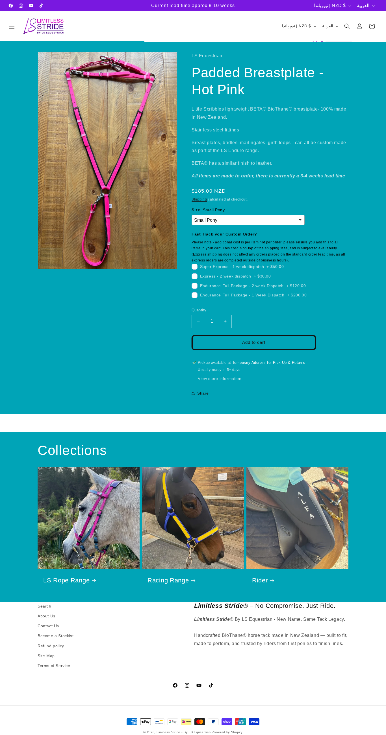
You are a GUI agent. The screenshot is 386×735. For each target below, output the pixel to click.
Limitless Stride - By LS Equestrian (184, 732)
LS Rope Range (66, 580)
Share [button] (203, 393)
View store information (219, 378)
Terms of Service (54, 665)
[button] (12, 26)
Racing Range (168, 580)
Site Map (46, 655)
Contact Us (48, 626)
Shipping (199, 199)
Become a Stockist (55, 636)
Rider (260, 580)
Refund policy (51, 646)
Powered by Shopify (227, 732)
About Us (46, 616)
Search (44, 606)
